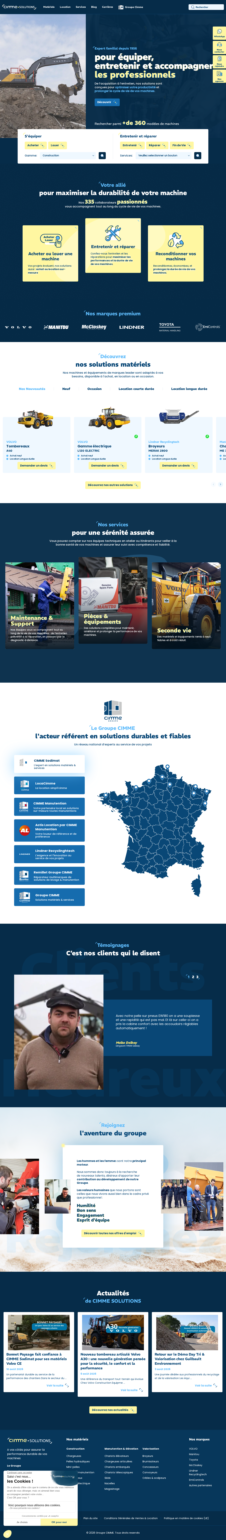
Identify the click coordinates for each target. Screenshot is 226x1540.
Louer (55, 145)
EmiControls (196, 1480)
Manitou (194, 1454)
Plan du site (91, 1518)
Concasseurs (150, 1467)
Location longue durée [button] (189, 388)
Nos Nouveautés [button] (32, 388)
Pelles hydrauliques (78, 1461)
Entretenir (130, 145)
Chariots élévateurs (117, 1456)
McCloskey (195, 1465)
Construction (75, 1449)
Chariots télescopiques (119, 1472)
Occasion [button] (94, 388)
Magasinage (112, 1489)
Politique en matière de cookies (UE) (186, 1518)
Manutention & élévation (121, 1449)
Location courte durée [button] (136, 388)
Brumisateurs (150, 1461)
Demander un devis (34, 465)
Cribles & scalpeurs (154, 1478)
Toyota (193, 1459)
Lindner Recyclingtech (198, 1472)
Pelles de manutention (80, 1472)
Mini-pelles (73, 1467)
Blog (94, 6)
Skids (108, 1478)
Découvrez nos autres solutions (110, 485)
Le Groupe (14, 1465)
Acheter (33, 145)
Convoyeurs (149, 1472)
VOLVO (193, 1449)
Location (65, 6)
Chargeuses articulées (118, 1461)
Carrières (107, 6)
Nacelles (110, 1483)
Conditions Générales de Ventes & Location (131, 1518)
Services (81, 6)
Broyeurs (147, 1456)
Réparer (154, 145)
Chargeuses (73, 1456)
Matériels (49, 6)
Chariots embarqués (117, 1467)
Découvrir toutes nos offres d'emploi (110, 1233)
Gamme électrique (78, 1483)
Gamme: (31, 156)
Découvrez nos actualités (110, 1410)
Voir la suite (55, 1385)
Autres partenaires (200, 1485)
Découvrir (104, 102)
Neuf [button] (66, 388)
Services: (126, 156)
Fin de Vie (179, 145)
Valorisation (150, 1449)
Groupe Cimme (133, 7)
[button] (220, 484)
